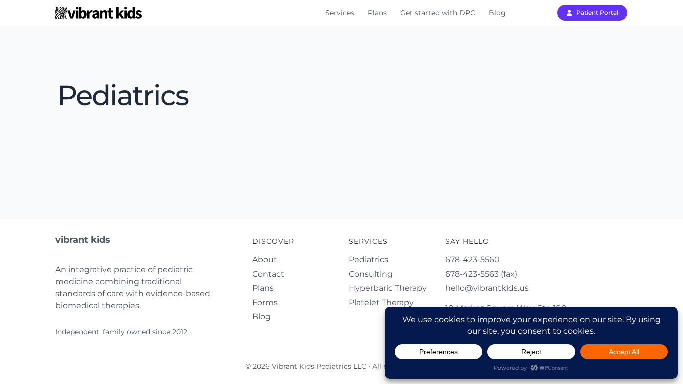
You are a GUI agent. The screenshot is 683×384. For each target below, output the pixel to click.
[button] (593, 13)
